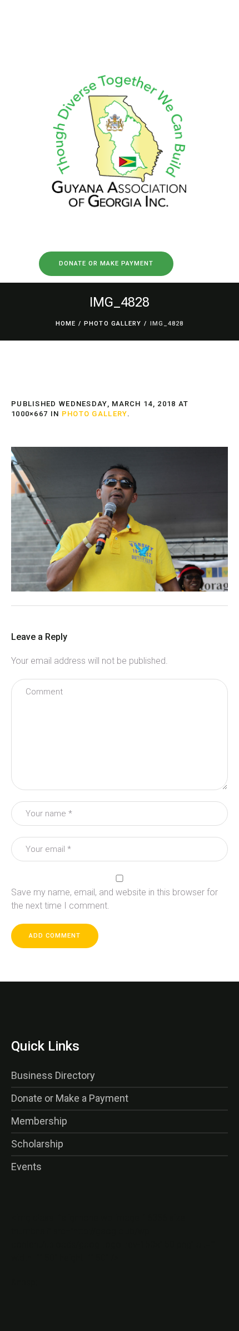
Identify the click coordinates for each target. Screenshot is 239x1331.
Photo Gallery (112, 323)
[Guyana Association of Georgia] (119, 125)
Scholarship (37, 1144)
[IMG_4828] (119, 519)
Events (26, 1166)
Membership (39, 1121)
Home (66, 323)
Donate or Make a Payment (69, 1098)
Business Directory (53, 1075)
